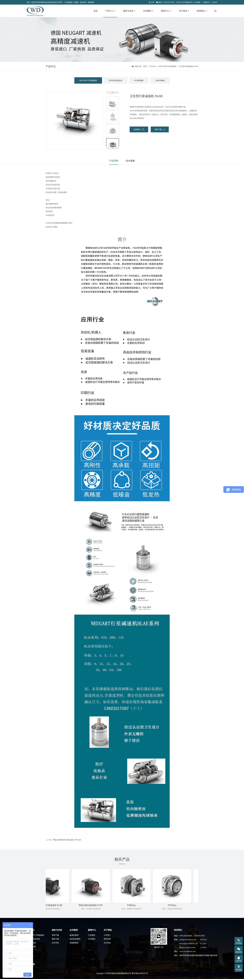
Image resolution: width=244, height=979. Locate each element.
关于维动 (183, 11)
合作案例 (147, 11)
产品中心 (109, 11)
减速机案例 (74, 935)
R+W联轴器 (138, 80)
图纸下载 (55, 939)
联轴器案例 (74, 943)
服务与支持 (128, 11)
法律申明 (206, 2)
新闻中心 (165, 11)
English (214, 2)
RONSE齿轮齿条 (115, 80)
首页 (96, 11)
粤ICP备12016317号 (140, 973)
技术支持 (55, 943)
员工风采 (107, 943)
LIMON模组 (160, 80)
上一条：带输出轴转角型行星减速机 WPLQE (63, 840)
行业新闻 (91, 935)
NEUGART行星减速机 (167, 66)
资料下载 (158, 129)
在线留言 (137, 129)
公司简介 (107, 935)
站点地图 (197, 2)
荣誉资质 (107, 939)
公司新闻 (91, 939)
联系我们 (201, 11)
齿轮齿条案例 (75, 939)
